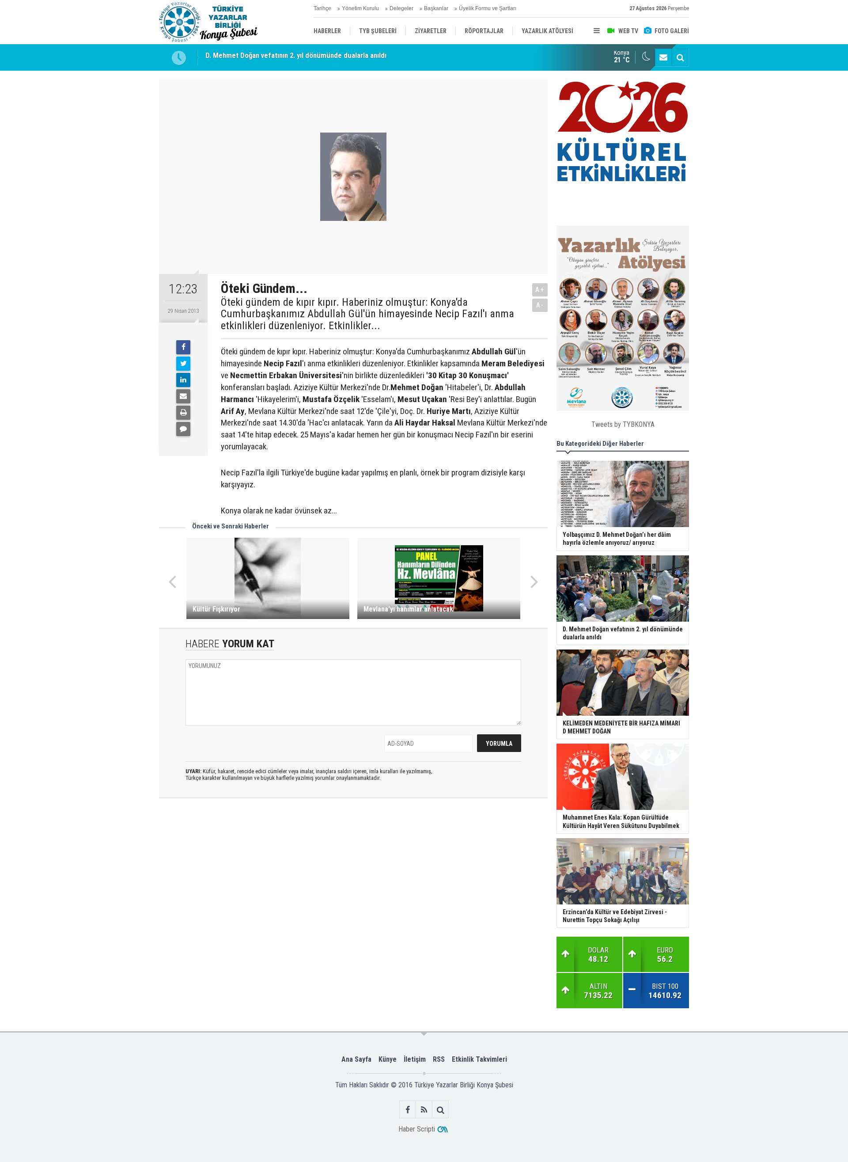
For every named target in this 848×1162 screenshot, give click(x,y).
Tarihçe (322, 8)
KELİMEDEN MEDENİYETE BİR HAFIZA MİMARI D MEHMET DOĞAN (306, 57)
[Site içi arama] (680, 57)
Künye (388, 1059)
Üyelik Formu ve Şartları (487, 8)
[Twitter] (183, 364)
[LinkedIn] (183, 380)
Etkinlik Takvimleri (479, 1059)
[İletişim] (663, 57)
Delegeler (401, 8)
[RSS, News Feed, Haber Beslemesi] (424, 1109)
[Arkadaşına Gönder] (183, 396)
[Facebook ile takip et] (408, 1109)
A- (540, 305)
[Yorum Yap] (183, 429)
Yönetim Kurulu (360, 8)
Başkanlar (436, 8)
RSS (439, 1059)
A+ (540, 289)
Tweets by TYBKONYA (623, 424)
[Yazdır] (183, 413)
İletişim (415, 1059)
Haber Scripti (416, 1129)
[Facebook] (183, 347)
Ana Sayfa (356, 1059)
